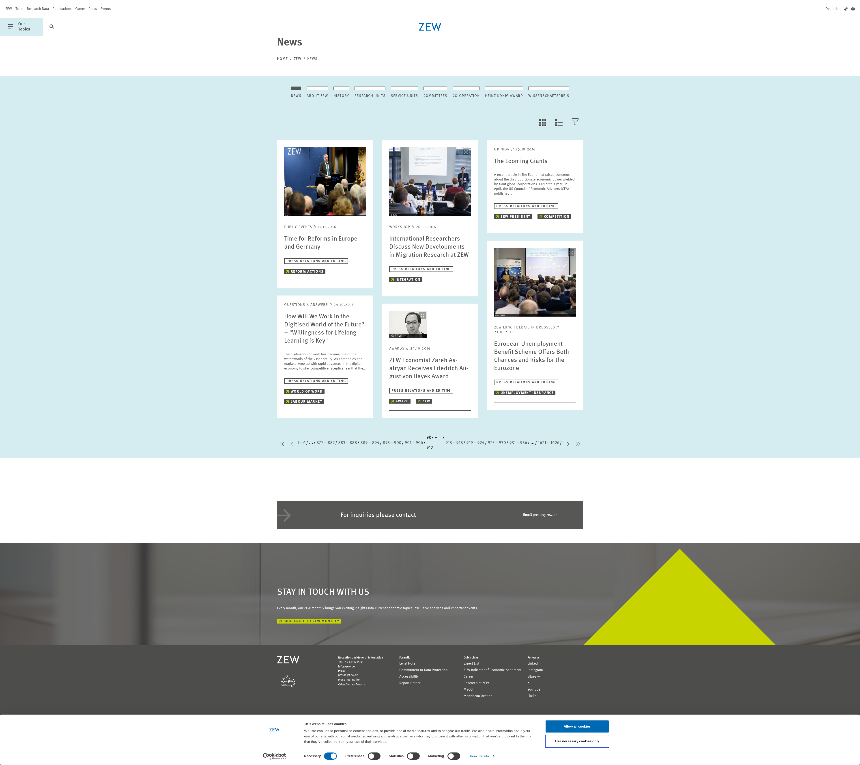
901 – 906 (414, 443)
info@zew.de (346, 666)
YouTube (534, 689)
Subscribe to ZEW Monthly (311, 621)
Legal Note (407, 663)
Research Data (38, 9)
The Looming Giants (521, 161)
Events (106, 9)
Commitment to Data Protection (423, 670)
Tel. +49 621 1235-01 (350, 662)
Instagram (535, 670)
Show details (479, 756)
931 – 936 (518, 443)
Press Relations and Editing (316, 261)
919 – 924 (475, 443)
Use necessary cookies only (577, 741)
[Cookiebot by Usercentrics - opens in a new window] (274, 756)
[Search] (52, 27)
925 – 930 (497, 443)
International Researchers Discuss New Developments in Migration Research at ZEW (429, 247)
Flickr (532, 696)
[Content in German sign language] (845, 9)
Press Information (349, 679)
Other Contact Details (351, 684)
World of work (307, 391)
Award (402, 401)
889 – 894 (369, 443)
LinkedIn (534, 663)
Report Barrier (409, 683)
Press (92, 9)
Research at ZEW (476, 683)
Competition (557, 217)
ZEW (8, 9)
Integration (408, 280)
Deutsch (832, 9)
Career (80, 9)
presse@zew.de (540, 515)
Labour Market (306, 402)
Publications (62, 9)
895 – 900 (392, 443)
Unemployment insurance (527, 393)
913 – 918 (454, 443)
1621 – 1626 (548, 443)
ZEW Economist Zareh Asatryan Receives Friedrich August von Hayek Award (428, 368)
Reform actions (307, 272)
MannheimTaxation (478, 696)
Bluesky (534, 676)
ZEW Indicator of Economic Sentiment (492, 670)
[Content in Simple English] (852, 9)
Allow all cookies (577, 726)
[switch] (374, 756)
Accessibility (409, 676)
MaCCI (468, 689)
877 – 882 (325, 443)
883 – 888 (347, 443)
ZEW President (515, 217)
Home (282, 59)
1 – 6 (301, 443)
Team (19, 9)
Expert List (471, 663)
